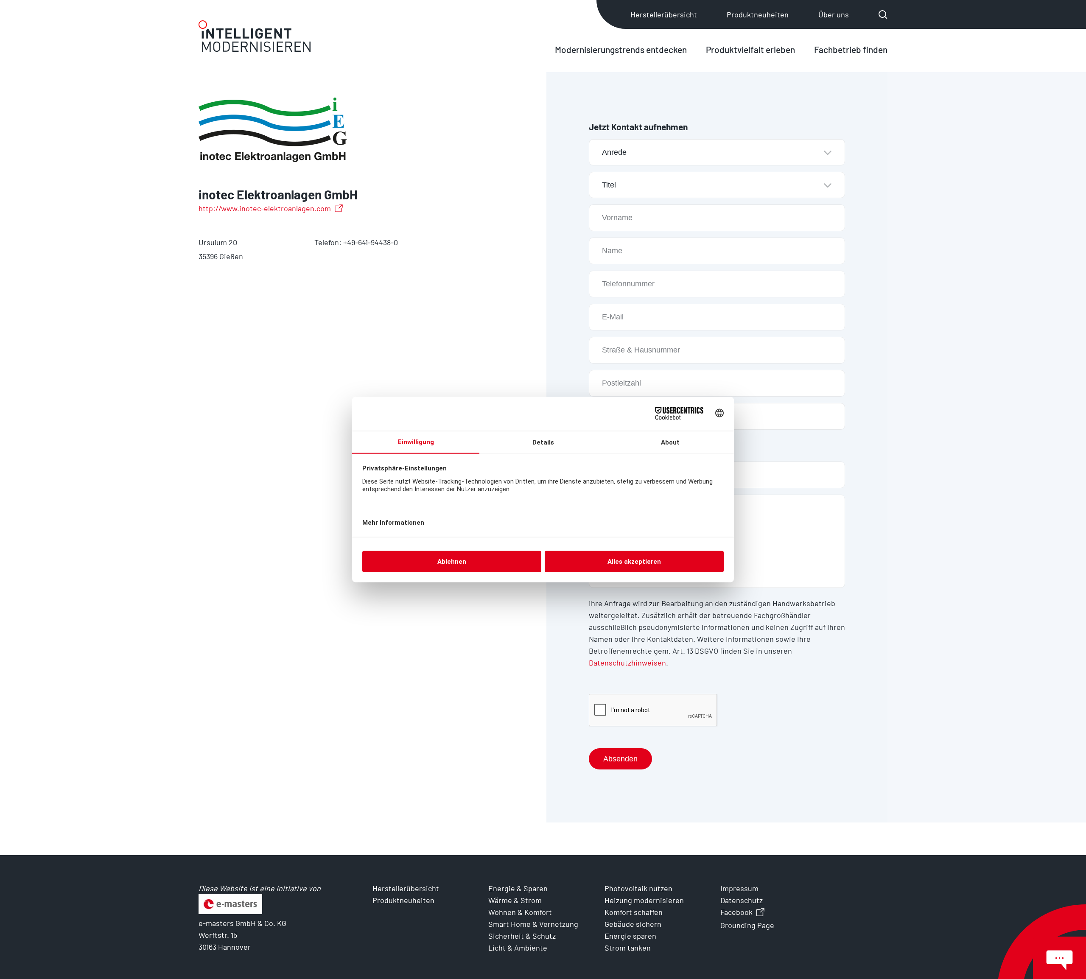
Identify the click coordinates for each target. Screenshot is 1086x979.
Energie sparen (630, 935)
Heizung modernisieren (644, 900)
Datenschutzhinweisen (627, 662)
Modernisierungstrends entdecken (621, 49)
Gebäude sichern (633, 924)
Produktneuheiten (758, 14)
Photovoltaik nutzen (638, 888)
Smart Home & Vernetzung (533, 924)
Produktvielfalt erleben (750, 49)
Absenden (620, 759)
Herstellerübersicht (663, 14)
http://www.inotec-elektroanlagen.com (265, 208)
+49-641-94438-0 (370, 242)
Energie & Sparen (518, 888)
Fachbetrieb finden (850, 49)
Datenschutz (741, 900)
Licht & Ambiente (517, 947)
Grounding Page (747, 925)
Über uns (833, 14)
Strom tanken (628, 947)
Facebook (736, 912)
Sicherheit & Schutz (522, 935)
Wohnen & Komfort (520, 912)
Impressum (739, 888)
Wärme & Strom (515, 900)
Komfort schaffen (634, 912)
